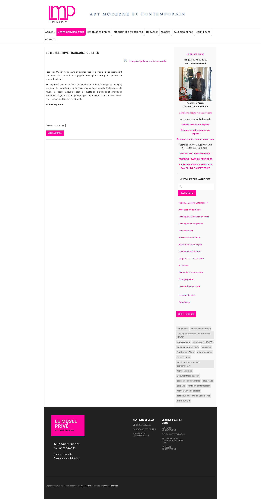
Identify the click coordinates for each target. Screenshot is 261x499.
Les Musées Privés (99, 32)
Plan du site (184, 302)
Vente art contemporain (169, 429)
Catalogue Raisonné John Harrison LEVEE (194, 335)
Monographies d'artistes (188, 391)
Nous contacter (186, 230)
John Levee (204, 32)
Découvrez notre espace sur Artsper (195, 139)
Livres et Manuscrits (188, 286)
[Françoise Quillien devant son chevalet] (147, 91)
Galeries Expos (183, 32)
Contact (50, 39)
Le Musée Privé (84, 486)
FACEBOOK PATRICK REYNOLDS (195, 159)
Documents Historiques (190, 251)
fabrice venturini (184, 371)
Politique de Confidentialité (141, 434)
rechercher (187, 193)
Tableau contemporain (173, 434)
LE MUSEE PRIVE (195, 54)
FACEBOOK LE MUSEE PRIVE (195, 153)
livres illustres (183, 357)
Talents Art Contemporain (191, 272)
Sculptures (184, 265)
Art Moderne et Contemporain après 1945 (172, 440)
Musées (165, 32)
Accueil (50, 32)
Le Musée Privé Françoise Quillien (72, 53)
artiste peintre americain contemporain (188, 364)
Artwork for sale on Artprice (195, 124)
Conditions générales (144, 429)
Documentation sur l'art (188, 376)
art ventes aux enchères (188, 381)
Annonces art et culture (190, 210)
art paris (181, 386)
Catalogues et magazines (191, 223)
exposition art (183, 342)
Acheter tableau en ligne (190, 244)
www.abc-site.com (110, 486)
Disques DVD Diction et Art (191, 258)
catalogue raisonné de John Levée (193, 396)
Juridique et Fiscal (185, 352)
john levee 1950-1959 (203, 342)
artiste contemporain (201, 328)
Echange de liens (187, 295)
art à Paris (208, 381)
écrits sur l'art (183, 401)
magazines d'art (205, 352)
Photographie (185, 279)
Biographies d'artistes (128, 32)
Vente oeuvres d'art (71, 32)
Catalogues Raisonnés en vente (194, 216)
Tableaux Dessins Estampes (192, 203)
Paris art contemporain (169, 448)
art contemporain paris (188, 347)
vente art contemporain (199, 386)
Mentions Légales (142, 425)
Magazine (152, 32)
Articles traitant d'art (188, 237)
